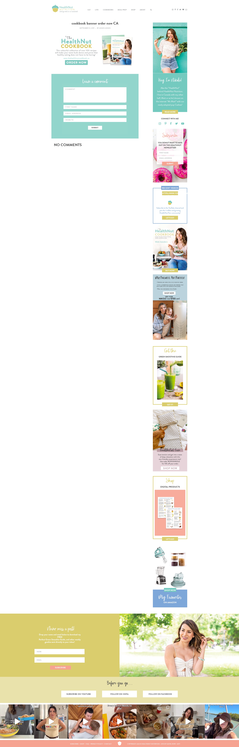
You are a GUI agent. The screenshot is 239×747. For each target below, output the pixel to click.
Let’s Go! (170, 217)
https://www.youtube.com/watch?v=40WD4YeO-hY (170, 193)
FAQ (87, 744)
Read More (170, 112)
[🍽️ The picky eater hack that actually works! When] (119, 721)
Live (97, 10)
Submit (170, 163)
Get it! (170, 404)
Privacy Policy (97, 744)
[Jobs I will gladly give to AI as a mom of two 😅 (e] (188, 721)
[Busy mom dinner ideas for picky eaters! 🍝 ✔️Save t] (17, 721)
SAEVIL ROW (171, 744)
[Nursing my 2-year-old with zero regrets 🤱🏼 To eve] (85, 721)
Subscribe (74, 744)
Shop (133, 10)
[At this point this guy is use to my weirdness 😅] (222, 721)
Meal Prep (122, 10)
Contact (108, 744)
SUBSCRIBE (60, 667)
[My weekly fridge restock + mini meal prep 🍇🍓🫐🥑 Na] (51, 721)
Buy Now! (170, 270)
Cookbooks (108, 10)
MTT (178, 744)
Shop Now (170, 590)
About (142, 10)
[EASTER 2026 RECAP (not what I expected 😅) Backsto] (154, 721)
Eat (89, 10)
